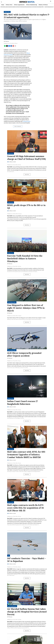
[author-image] (8, 162)
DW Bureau (6, 41)
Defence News (9, 4)
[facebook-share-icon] (9, 46)
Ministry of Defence (43, 4)
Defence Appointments (19, 4)
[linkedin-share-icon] (11, 46)
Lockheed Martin (26, 121)
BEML (20, 215)
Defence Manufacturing (31, 4)
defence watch (12, 161)
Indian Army (26, 270)
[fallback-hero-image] (27, 141)
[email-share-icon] (13, 46)
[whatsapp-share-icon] (5, 46)
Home (2, 4)
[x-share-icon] (7, 46)
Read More (27, 174)
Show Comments (17, 126)
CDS (27, 168)
